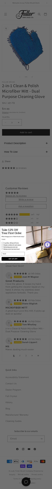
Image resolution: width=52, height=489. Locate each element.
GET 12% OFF (13, 259)
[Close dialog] (49, 229)
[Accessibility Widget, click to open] (47, 244)
